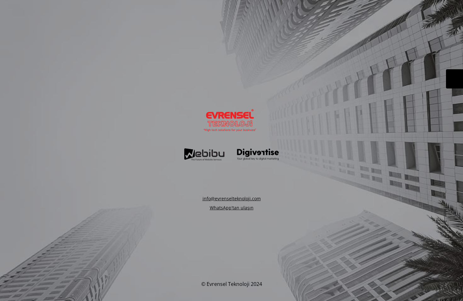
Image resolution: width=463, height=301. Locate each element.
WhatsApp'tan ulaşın (232, 208)
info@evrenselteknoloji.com (232, 199)
